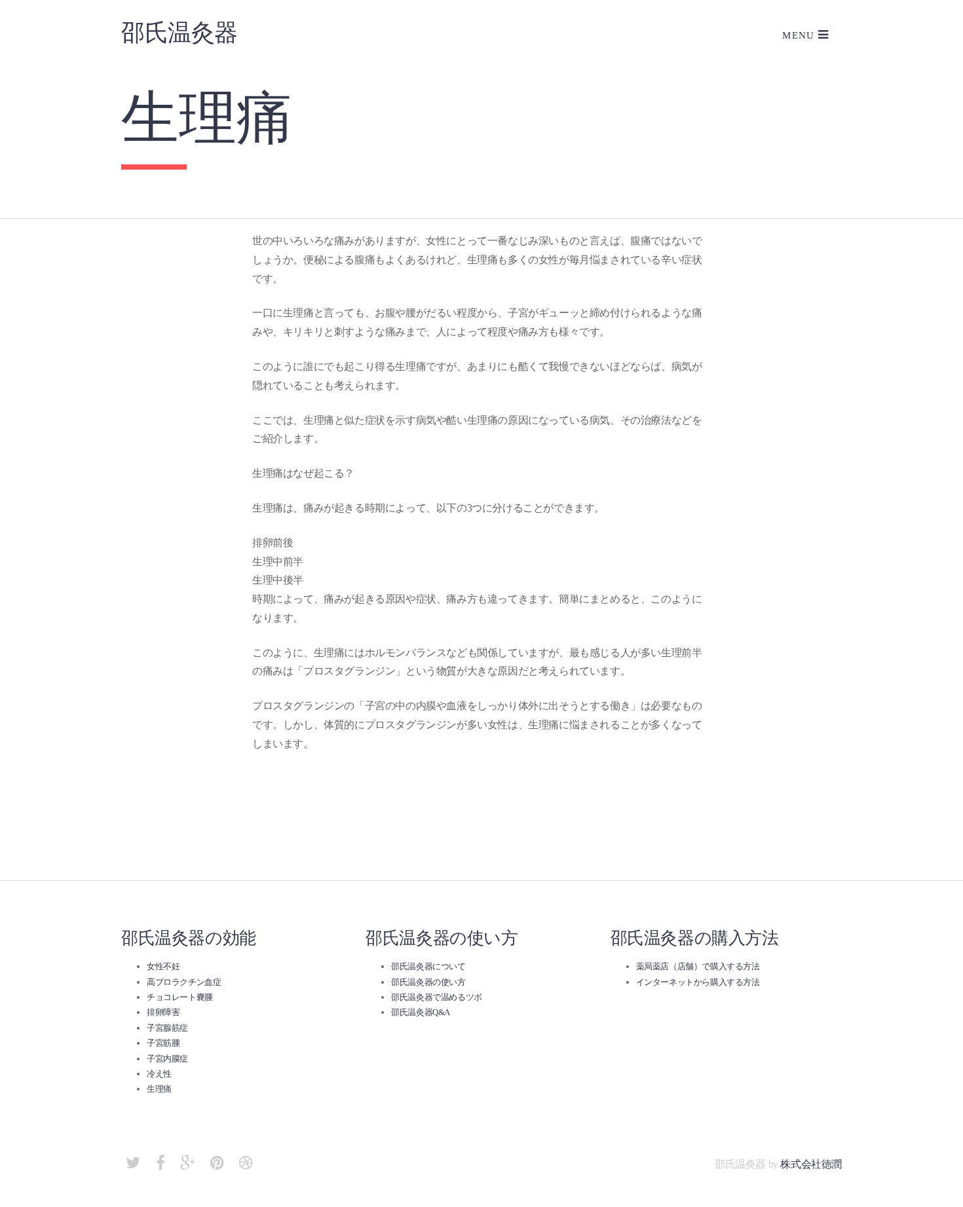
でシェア (298, 836)
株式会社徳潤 (811, 1164)
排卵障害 (163, 1012)
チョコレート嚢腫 (180, 997)
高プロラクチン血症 (184, 982)
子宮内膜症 (167, 1059)
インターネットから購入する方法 (698, 982)
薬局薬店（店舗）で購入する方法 (698, 966)
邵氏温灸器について (428, 966)
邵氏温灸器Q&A (420, 1012)
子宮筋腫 (163, 1043)
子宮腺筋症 (167, 1028)
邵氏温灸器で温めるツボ (436, 997)
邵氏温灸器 (179, 33)
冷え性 (159, 1074)
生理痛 (159, 1089)
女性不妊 (163, 966)
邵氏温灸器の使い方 (428, 982)
